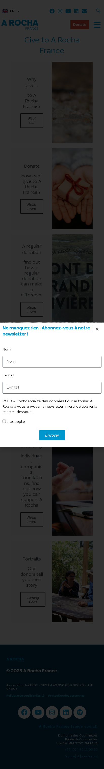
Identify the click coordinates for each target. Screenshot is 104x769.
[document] (52, 384)
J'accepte (16, 422)
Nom (7, 349)
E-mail (8, 375)
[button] (97, 329)
